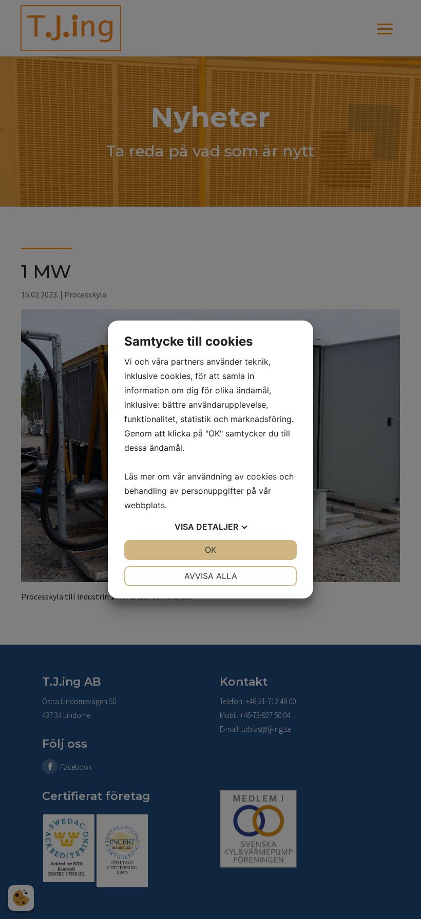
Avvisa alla (210, 576)
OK (210, 550)
